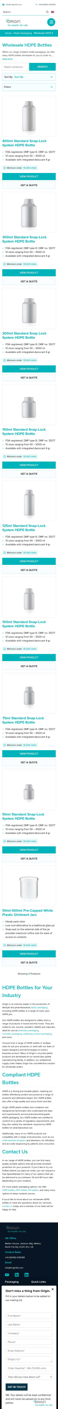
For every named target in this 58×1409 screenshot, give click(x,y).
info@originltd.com (14, 4)
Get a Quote (29, 185)
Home (8, 33)
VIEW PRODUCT (29, 176)
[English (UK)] (52, 12)
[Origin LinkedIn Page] (26, 1275)
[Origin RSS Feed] (17, 1275)
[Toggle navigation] (51, 22)
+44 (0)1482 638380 (47, 4)
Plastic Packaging (23, 33)
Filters (7, 87)
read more (7, 58)
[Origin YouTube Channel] (7, 1275)
